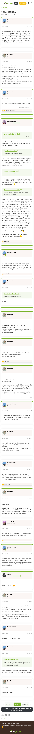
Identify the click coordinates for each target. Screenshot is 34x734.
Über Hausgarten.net (13, 723)
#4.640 (30, 687)
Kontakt (4, 723)
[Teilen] (27, 27)
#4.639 (30, 653)
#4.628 (30, 348)
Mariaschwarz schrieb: (12, 190)
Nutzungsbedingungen (8, 725)
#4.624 (30, 128)
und (10, 110)
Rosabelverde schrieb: (11, 294)
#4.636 (30, 581)
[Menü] (2, 3)
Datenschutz (19, 725)
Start (29, 725)
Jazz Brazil (4, 14)
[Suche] (32, 3)
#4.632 (30, 469)
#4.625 (30, 259)
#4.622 (30, 61)
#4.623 (30, 99)
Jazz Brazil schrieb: (10, 151)
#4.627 (30, 321)
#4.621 (30, 26)
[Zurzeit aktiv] (5, 23)
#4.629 (30, 375)
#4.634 (30, 528)
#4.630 (30, 411)
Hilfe (25, 725)
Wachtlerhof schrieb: (11, 134)
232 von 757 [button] (17, 704)
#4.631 (30, 438)
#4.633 (30, 498)
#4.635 (30, 554)
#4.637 (30, 601)
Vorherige (9, 704)
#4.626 (30, 287)
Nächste (24, 704)
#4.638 (30, 633)
